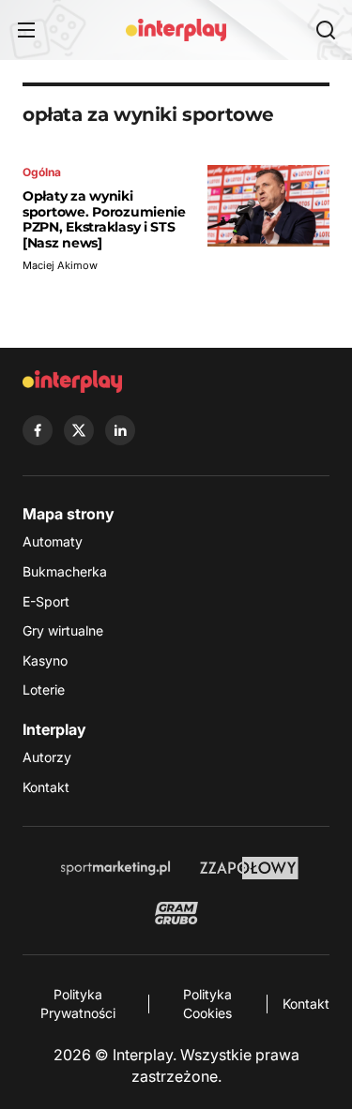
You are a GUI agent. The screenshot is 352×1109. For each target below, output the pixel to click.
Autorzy (47, 757)
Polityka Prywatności (77, 1003)
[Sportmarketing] (115, 868)
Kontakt (46, 787)
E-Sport (46, 601)
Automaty (53, 541)
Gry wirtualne (63, 630)
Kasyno (45, 660)
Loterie (44, 689)
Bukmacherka (65, 571)
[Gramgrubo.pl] (176, 913)
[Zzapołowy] (249, 868)
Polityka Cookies (207, 1003)
